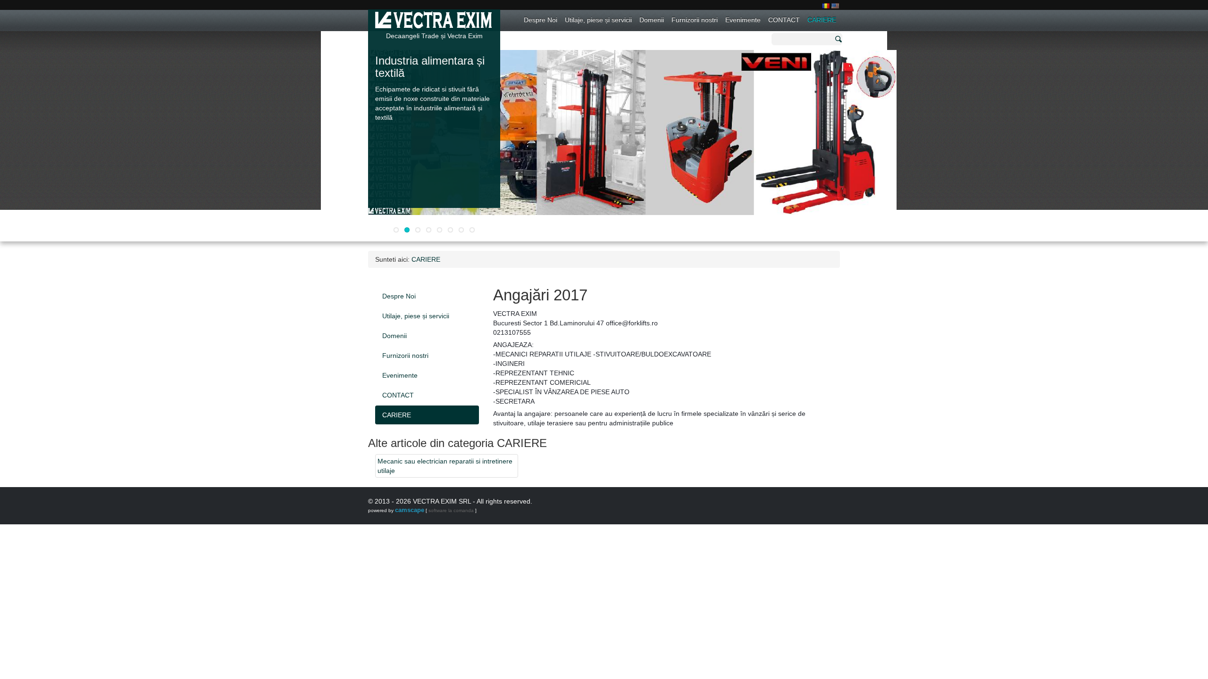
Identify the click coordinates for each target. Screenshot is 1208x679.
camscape (409, 509)
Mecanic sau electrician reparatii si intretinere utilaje (445, 465)
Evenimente (743, 20)
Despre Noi (540, 20)
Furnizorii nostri (694, 20)
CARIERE (821, 20)
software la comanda (451, 510)
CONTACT (784, 20)
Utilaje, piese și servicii (598, 20)
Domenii (651, 20)
